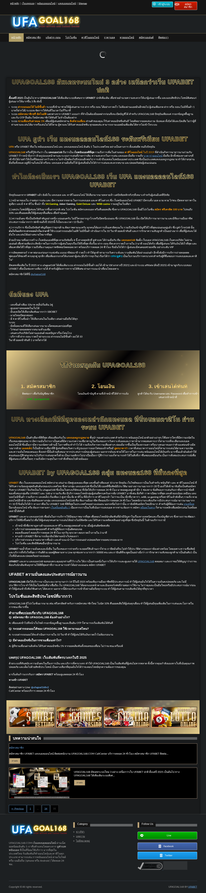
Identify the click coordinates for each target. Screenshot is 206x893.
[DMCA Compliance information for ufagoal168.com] (150, 869)
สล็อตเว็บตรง (147, 507)
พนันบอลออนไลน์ (46, 3)
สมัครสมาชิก (33, 37)
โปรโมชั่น (71, 37)
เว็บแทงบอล (28, 3)
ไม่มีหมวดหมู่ (83, 841)
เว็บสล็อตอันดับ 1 (60, 507)
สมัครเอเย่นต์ (146, 37)
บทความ (80, 836)
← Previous (17, 809)
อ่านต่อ (15, 761)
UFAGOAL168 (146, 561)
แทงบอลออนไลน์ (67, 3)
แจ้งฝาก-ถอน (53, 37)
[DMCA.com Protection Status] (175, 869)
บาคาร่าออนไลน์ (153, 156)
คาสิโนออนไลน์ (90, 37)
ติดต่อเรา (163, 37)
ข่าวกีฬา (80, 832)
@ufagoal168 (38, 274)
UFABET (192, 887)
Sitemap (83, 3)
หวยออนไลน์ (127, 37)
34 (45, 809)
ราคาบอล (109, 37)
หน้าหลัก (14, 3)
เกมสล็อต (189, 504)
